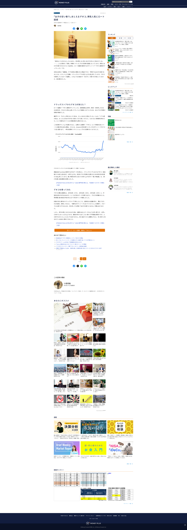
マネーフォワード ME (93, 518)
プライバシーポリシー (90, 515)
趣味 (123, 6)
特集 (112, 4)
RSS (119, 515)
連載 (108, 4)
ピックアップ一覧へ (127, 112)
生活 (105, 6)
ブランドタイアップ (127, 4)
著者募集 (115, 515)
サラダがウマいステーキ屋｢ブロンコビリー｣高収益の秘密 (71, 246)
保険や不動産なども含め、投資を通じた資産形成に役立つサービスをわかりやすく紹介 (79, 248)
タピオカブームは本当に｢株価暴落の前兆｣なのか (69, 242)
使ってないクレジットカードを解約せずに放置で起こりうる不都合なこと (75, 240)
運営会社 (71, 515)
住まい (119, 6)
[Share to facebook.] (74, 28)
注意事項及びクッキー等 (100, 515)
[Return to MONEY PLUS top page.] (62, 2)
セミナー (117, 4)
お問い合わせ (109, 515)
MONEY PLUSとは (64, 515)
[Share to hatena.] (85, 28)
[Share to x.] (78, 28)
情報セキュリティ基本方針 (79, 515)
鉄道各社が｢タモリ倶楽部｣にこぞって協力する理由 (69, 238)
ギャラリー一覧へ (128, 503)
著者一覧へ (129, 192)
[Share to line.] (81, 28)
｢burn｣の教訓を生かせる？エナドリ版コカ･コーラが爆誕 (71, 244)
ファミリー (129, 6)
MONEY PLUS (56, 9)
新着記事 (103, 4)
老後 (115, 6)
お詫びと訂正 (123, 515)
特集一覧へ (129, 141)
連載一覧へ (129, 463)
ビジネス (110, 6)
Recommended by (99, 410)
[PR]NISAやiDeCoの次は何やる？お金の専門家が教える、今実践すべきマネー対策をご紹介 (80, 184)
